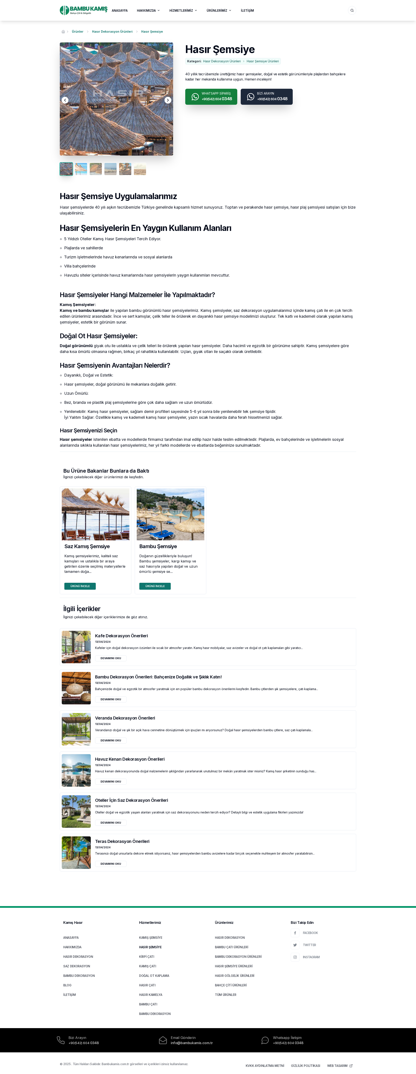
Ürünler (77, 31)
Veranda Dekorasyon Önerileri (125, 718)
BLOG (67, 985)
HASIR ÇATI (147, 985)
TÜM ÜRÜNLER (225, 995)
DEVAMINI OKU (111, 658)
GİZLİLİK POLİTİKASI (305, 1066)
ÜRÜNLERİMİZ (217, 10)
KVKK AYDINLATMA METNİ (265, 1066)
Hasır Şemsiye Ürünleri (263, 61)
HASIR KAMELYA (150, 995)
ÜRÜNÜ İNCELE (80, 586)
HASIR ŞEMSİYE (150, 947)
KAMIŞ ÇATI (147, 966)
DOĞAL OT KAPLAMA (154, 975)
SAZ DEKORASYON (76, 966)
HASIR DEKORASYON (78, 956)
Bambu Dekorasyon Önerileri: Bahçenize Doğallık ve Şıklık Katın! (158, 677)
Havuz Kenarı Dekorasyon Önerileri (130, 759)
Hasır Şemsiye (152, 31)
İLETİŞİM (247, 10)
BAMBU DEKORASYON (79, 975)
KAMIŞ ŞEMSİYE (150, 937)
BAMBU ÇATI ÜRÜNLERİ (231, 947)
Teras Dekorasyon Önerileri (122, 841)
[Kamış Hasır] (83, 10)
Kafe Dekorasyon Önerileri (121, 635)
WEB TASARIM (337, 1066)
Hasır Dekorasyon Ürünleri (112, 31)
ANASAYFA (120, 10)
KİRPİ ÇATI (146, 956)
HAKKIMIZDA (146, 10)
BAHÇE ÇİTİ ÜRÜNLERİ (231, 985)
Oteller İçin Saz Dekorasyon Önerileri (131, 800)
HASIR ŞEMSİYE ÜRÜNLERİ (233, 966)
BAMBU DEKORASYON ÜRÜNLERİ (238, 956)
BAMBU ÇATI (148, 1004)
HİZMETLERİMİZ (181, 10)
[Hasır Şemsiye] (116, 99)
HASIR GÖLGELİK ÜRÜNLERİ (234, 975)
